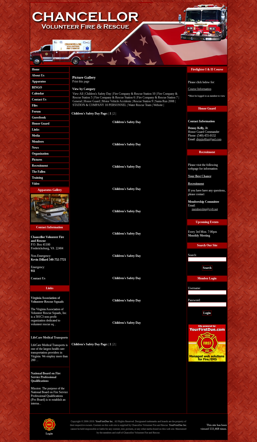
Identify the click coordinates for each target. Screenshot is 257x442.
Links (35, 129)
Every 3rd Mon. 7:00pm (202, 233)
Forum (36, 111)
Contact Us (39, 99)
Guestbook (39, 117)
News (35, 147)
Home (35, 69)
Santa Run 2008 (164, 101)
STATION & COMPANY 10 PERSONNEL (99, 105)
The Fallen (38, 171)
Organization (40, 153)
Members (38, 141)
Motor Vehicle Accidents (116, 101)
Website (158, 105)
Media (36, 135)
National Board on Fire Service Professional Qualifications (45, 377)
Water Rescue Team (139, 105)
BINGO (37, 87)
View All (78, 93)
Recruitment (40, 165)
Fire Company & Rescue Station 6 (114, 97)
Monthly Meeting (199, 235)
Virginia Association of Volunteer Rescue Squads (47, 299)
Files (35, 105)
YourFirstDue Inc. (104, 421)
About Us (38, 75)
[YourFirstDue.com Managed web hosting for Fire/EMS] (207, 361)
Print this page (80, 81)
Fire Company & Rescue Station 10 (134, 93)
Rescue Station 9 (143, 101)
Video (35, 183)
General (77, 101)
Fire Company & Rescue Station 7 (157, 97)
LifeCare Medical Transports (49, 337)
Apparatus (39, 81)
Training (37, 177)
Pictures (37, 159)
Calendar (38, 93)
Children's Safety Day (98, 93)
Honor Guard (40, 123)
